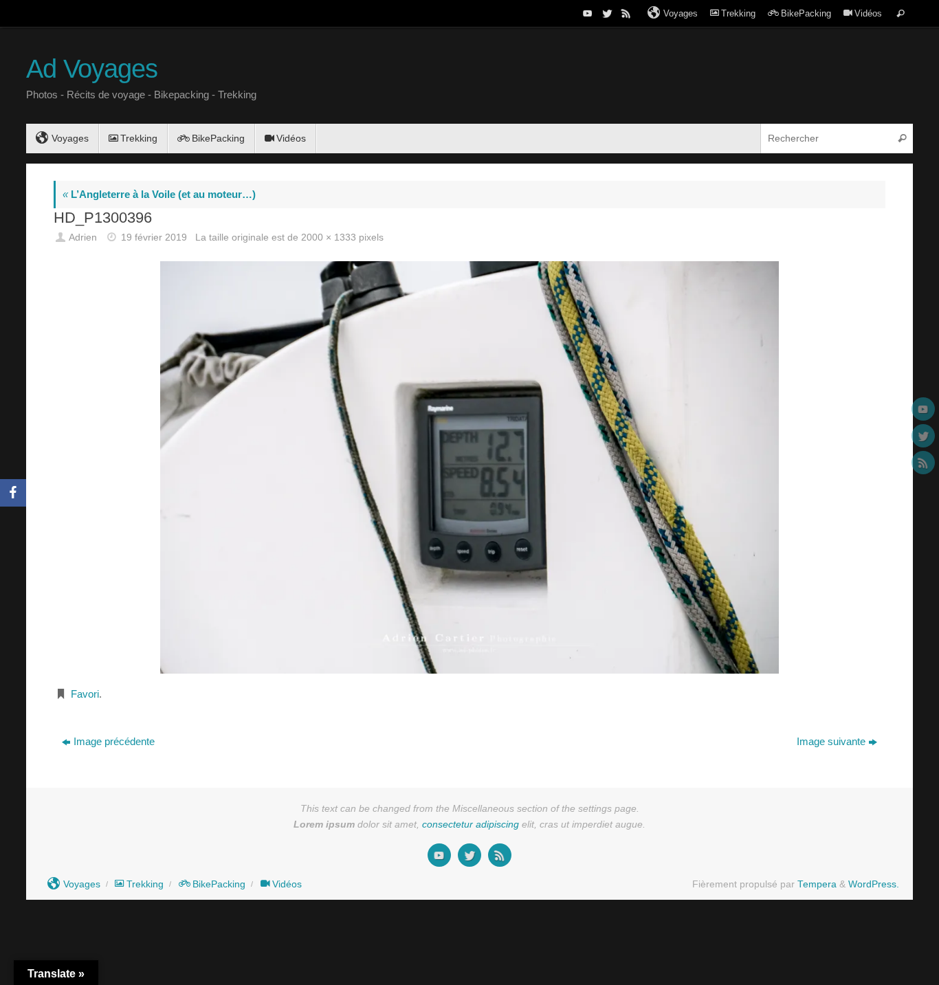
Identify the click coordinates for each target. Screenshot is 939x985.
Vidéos (868, 13)
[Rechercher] (900, 13)
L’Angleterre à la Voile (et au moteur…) (159, 194)
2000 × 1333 (328, 237)
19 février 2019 (154, 237)
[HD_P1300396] (469, 467)
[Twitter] (605, 13)
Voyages (680, 13)
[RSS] (624, 13)
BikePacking (806, 13)
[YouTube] (586, 13)
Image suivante (831, 741)
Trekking (738, 13)
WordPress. (873, 884)
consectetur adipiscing (470, 824)
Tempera (817, 884)
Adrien (83, 237)
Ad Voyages (91, 69)
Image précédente (114, 741)
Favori (85, 694)
